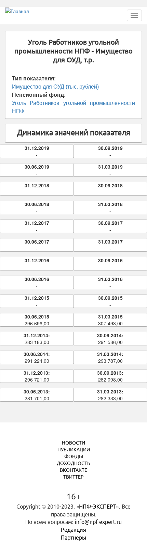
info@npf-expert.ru (98, 522)
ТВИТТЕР (73, 477)
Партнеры (73, 537)
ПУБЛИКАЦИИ (73, 449)
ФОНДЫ (73, 456)
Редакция (73, 530)
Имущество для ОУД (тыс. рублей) (55, 87)
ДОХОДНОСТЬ (73, 463)
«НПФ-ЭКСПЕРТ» (97, 506)
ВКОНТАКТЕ (73, 470)
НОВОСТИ (73, 443)
